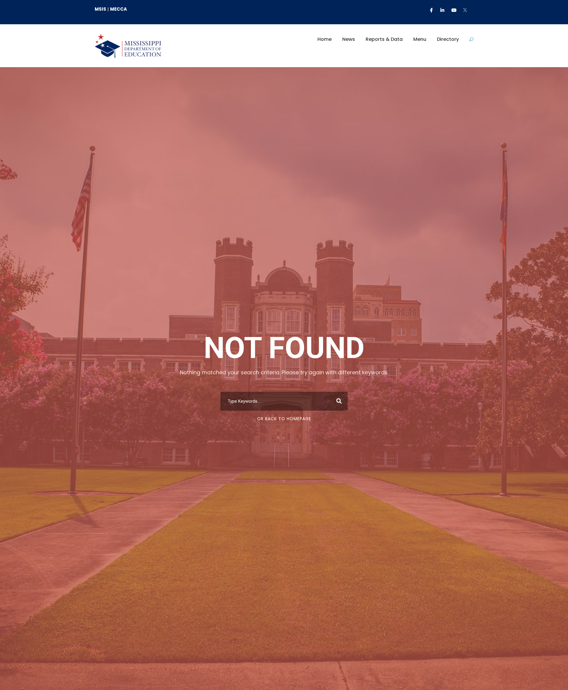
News (348, 39)
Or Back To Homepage (284, 419)
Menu (419, 39)
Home (324, 39)
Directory (448, 39)
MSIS (100, 9)
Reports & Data (384, 39)
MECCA (118, 9)
